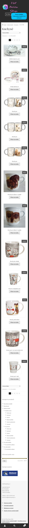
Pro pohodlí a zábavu (10, 444)
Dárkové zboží (10, 24)
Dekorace (9, 412)
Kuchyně (9, 415)
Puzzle (8, 417)
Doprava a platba (8, 503)
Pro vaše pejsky (7, 446)
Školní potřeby (10, 419)
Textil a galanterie (11, 422)
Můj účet (5, 525)
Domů (5, 24)
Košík (22, 525)
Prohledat (14, 525)
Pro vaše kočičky (7, 442)
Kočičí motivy (8, 410)
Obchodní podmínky (8, 505)
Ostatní (8, 424)
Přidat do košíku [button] (14, 61)
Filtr (4, 460)
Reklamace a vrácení (8, 508)
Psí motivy (16, 24)
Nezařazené (6, 406)
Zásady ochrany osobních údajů (11, 510)
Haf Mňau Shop (14, 7)
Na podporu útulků (8, 403)
